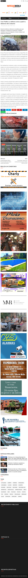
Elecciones (15, 487)
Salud (2, 496)
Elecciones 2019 (22, 487)
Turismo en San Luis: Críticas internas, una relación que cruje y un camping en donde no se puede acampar (17, 470)
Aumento (9, 482)
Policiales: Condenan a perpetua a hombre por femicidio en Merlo (16, 463)
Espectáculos (11, 489)
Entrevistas (3, 489)
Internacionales (18, 489)
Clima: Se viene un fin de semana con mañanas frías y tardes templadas (14, 152)
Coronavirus (21, 482)
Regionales (24, 494)
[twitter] (25, 1)
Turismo (19, 496)
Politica (19, 491)
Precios (11, 494)
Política (24, 491)
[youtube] (27, 1)
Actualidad (4, 117)
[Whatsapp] (3, 112)
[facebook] (21, 1)
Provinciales (17, 494)
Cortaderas (3, 485)
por (2, 494)
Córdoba (15, 482)
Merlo (25, 489)
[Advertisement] (14, 521)
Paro (9, 491)
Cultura (9, 485)
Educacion (9, 487)
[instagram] (23, 1)
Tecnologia (7, 496)
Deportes (15, 485)
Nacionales (3, 491)
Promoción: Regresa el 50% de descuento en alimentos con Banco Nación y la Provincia (12, 125)
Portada (4, 18)
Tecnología (14, 496)
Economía (3, 487)
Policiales (13, 491)
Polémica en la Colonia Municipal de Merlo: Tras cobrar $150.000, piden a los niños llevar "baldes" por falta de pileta (17, 458)
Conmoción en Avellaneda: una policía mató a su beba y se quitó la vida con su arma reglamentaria (14, 139)
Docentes (21, 485)
